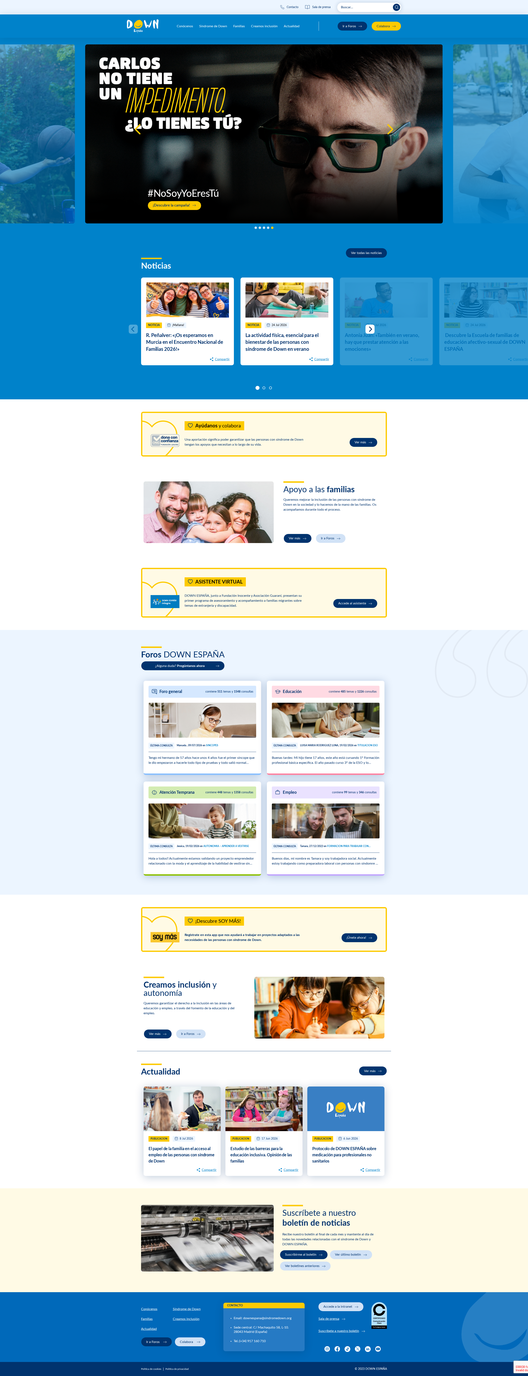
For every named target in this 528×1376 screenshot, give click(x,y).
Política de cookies (151, 1369)
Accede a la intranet (337, 1306)
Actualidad (291, 26)
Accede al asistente (352, 603)
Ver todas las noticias (366, 253)
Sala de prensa (328, 1318)
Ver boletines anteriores (302, 1266)
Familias (239, 26)
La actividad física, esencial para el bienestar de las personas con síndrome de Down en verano (282, 342)
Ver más (360, 442)
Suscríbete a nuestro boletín (338, 1331)
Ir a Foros (349, 26)
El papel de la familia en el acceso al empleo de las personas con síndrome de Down (181, 1155)
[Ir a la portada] (143, 26)
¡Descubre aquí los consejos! (461, 213)
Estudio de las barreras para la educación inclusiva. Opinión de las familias (261, 1155)
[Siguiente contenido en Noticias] (370, 329)
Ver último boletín (348, 1254)
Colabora (383, 26)
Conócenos (185, 26)
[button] (137, 129)
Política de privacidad (177, 1369)
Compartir (222, 359)
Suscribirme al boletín (300, 1254)
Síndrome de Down (213, 26)
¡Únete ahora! (356, 937)
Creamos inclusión (264, 26)
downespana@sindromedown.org (267, 1318)
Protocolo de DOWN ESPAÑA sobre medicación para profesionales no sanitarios (344, 1155)
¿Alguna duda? (180, 666)
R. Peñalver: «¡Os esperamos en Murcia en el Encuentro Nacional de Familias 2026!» (184, 342)
